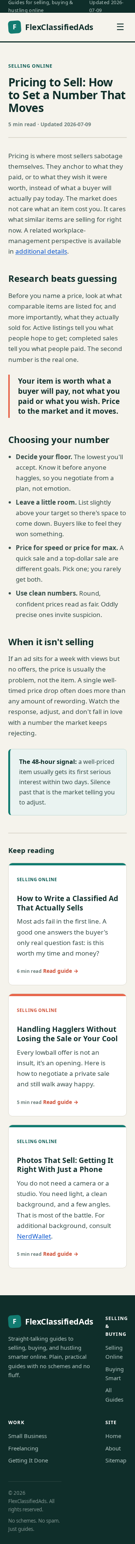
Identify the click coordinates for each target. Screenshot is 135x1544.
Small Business (27, 1436)
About (113, 1448)
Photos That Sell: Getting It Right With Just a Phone (65, 1165)
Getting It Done (28, 1460)
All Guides (114, 1394)
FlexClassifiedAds (53, 26)
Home (113, 1436)
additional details (41, 251)
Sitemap (115, 1460)
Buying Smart (114, 1373)
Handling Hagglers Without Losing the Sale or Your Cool (67, 1033)
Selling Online (30, 65)
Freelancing (23, 1448)
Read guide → (60, 970)
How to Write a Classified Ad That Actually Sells (67, 903)
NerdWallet (34, 1236)
